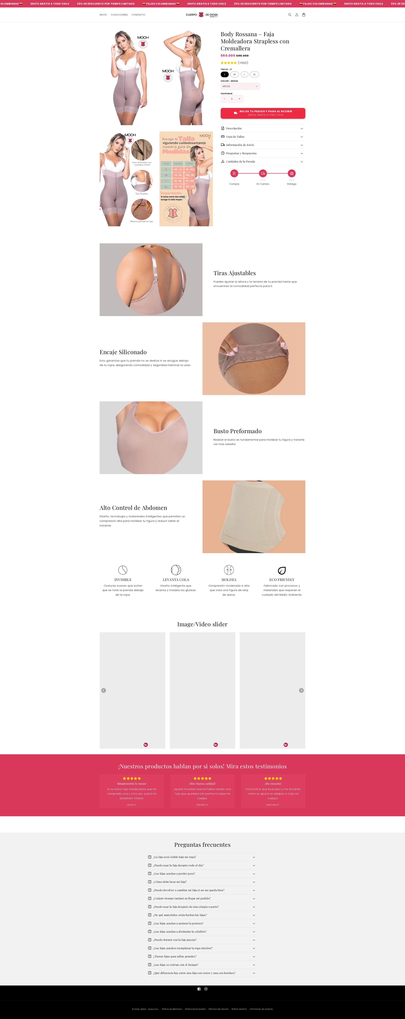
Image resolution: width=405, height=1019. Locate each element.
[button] (289, 14)
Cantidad (226, 93)
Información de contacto (261, 1009)
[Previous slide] (103, 690)
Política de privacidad (195, 1009)
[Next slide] (301, 690)
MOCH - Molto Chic (149, 1009)
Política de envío (239, 1009)
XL (254, 74)
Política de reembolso (172, 1009)
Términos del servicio (219, 1009)
